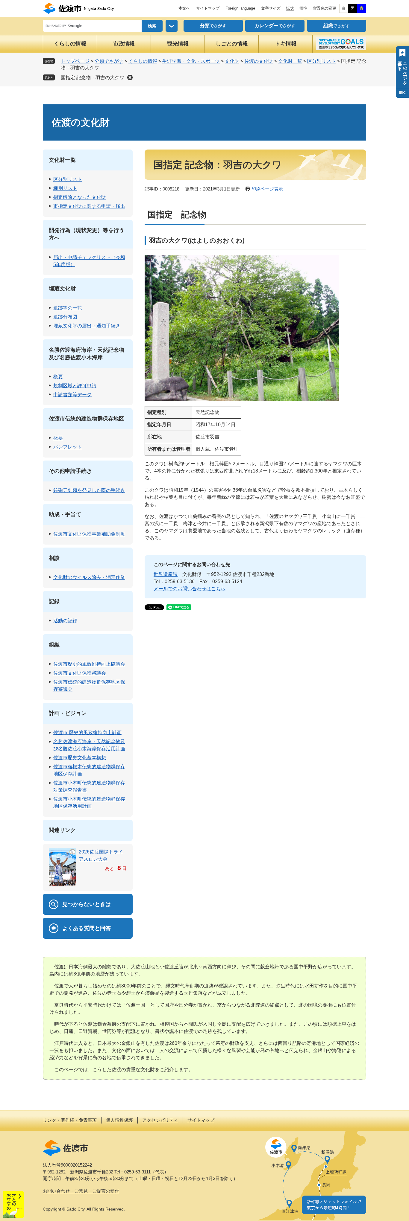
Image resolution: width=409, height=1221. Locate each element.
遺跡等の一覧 (67, 307)
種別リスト (65, 188)
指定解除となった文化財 (79, 197)
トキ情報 (285, 44)
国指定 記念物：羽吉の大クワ (92, 77)
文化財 (232, 61)
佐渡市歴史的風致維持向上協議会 (89, 664)
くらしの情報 (70, 44)
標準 (303, 8)
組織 (54, 645)
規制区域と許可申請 (74, 385)
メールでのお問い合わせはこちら (189, 588)
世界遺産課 (166, 574)
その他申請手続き (70, 471)
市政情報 (124, 44)
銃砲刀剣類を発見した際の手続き (89, 490)
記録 (54, 601)
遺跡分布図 (65, 316)
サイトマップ (207, 8)
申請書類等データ (72, 394)
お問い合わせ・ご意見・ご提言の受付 (81, 1190)
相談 (54, 558)
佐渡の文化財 (258, 61)
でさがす (213, 25)
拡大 (290, 8)
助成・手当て (65, 514)
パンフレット (67, 446)
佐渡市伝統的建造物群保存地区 (86, 419)
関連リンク (62, 830)
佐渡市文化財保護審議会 (79, 673)
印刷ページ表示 (267, 188)
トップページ (75, 61)
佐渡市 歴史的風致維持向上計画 (87, 732)
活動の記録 (65, 620)
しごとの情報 (232, 44)
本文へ (184, 8)
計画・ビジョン (68, 713)
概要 (58, 376)
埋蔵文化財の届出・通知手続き (86, 325)
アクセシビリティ (160, 1120)
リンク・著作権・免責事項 (70, 1120)
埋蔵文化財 (62, 289)
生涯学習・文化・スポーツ (191, 61)
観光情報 (178, 44)
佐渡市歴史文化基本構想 (79, 757)
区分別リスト (321, 61)
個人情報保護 (119, 1120)
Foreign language (240, 8)
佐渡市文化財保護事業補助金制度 (89, 533)
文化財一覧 (290, 61)
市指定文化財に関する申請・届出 (89, 206)
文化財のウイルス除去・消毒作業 (89, 577)
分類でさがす (109, 61)
